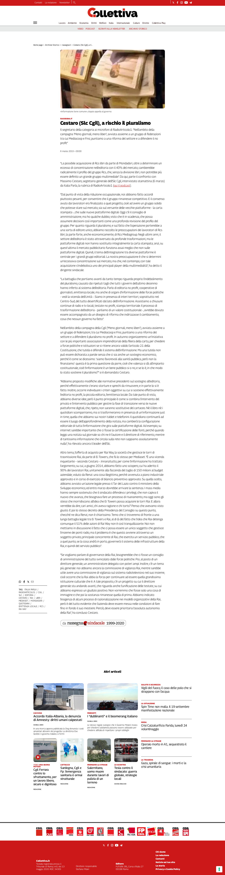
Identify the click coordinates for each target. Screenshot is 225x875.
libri (38, 598)
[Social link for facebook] (177, 2)
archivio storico (138, 28)
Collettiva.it (43, 860)
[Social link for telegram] (190, 2)
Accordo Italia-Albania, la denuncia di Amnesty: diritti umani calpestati (57, 718)
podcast (90, 28)
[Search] (74, 2)
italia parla (31, 589)
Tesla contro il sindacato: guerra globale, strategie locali (125, 773)
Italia (111, 23)
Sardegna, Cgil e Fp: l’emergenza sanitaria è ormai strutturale (71, 773)
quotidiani (24, 603)
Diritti (94, 23)
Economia (84, 23)
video (80, 28)
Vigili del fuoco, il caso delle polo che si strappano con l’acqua (166, 689)
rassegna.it (66, 45)
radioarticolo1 (27, 592)
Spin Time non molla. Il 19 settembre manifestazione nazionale (165, 708)
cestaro (23, 598)
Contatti (38, 2)
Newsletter (64, 2)
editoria (29, 595)
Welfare (102, 23)
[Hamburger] (35, 23)
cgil (40, 592)
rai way (22, 609)
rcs (41, 606)
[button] (20, 582)
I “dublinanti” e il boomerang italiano (112, 716)
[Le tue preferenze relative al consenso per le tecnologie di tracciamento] (219, 869)
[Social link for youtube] (186, 2)
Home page (38, 45)
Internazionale (123, 23)
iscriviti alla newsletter (111, 28)
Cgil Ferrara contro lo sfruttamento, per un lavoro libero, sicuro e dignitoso (45, 777)
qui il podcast (122, 185)
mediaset (23, 600)
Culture (136, 23)
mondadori (36, 600)
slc (20, 595)
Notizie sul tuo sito (165, 862)
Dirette (145, 23)
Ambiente (72, 23)
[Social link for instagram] (181, 2)
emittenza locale (28, 606)
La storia (160, 865)
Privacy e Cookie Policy (168, 869)
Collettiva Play (159, 23)
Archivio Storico (52, 45)
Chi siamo (161, 851)
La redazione (51, 2)
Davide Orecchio (120, 784)
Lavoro (62, 23)
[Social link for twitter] (173, 2)
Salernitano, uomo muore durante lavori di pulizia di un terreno (98, 775)
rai (31, 598)
